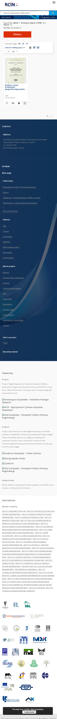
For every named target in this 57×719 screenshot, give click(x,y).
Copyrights (7, 299)
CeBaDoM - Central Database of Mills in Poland (21, 198)
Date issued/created (11, 247)
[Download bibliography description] (13, 103)
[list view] (38, 47)
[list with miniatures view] (34, 47)
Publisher (6, 242)
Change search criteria (48, 17)
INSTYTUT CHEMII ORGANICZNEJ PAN (28, 536)
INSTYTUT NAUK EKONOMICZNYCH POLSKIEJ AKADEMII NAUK (29, 579)
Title (4, 226)
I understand (29, 712)
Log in (5, 342)
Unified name (8, 258)
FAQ (4, 294)
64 (27, 43)
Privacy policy (8, 315)
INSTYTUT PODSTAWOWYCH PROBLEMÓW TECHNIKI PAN (23, 560)
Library (6, 192)
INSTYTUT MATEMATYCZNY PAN (14, 511)
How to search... (7, 17)
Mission (6, 272)
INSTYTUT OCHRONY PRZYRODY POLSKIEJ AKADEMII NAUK (29, 557)
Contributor (7, 236)
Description (7, 252)
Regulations (7, 304)
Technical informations (12, 288)
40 (23, 43)
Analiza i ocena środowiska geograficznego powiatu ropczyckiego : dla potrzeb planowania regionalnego (15, 87)
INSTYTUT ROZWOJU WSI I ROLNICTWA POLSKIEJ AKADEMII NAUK (26, 582)
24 (19, 43)
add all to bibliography (13, 47)
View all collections (10, 211)
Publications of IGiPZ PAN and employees (19, 187)
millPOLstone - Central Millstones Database (20, 203)
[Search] (53, 13)
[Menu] (53, 2)
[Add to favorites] (7, 103)
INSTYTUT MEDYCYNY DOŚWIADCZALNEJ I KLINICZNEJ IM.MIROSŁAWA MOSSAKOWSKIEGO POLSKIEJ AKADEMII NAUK (27, 554)
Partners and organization (13, 278)
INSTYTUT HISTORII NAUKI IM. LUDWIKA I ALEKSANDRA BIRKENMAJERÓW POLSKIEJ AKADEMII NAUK (28, 575)
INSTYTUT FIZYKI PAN (37, 588)
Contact (6, 325)
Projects (6, 283)
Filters (17, 34)
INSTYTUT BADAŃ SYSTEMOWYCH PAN (29, 517)
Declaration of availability (13, 320)
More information (37, 709)
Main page (6, 173)
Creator (6, 231)
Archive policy (8, 309)
